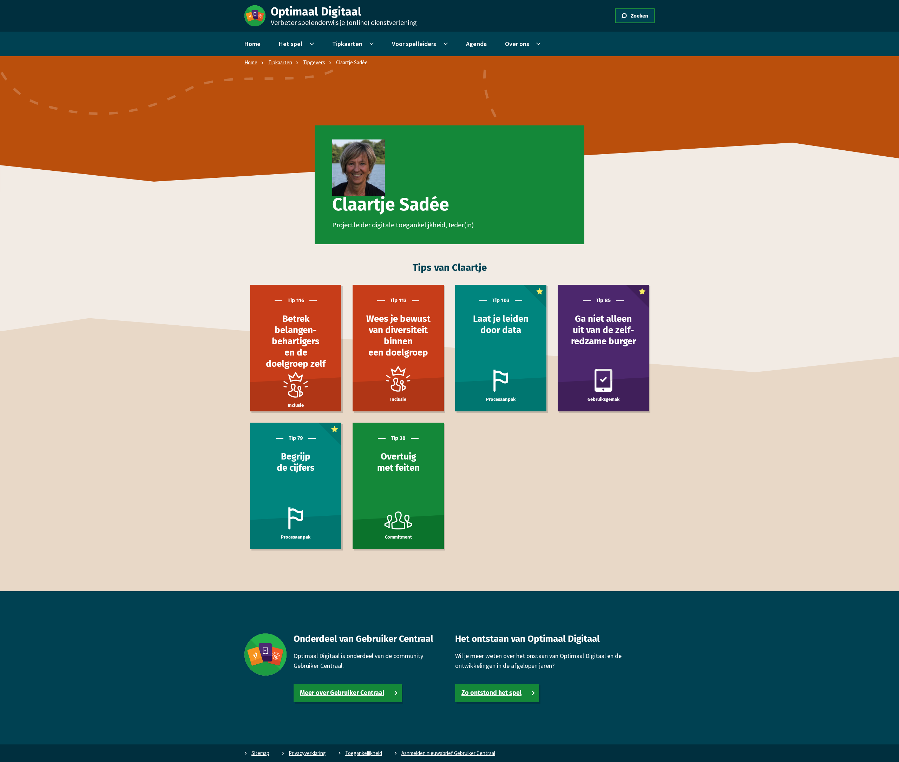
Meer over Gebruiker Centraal (342, 693)
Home (250, 62)
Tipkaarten (280, 62)
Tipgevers (314, 62)
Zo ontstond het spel (491, 693)
